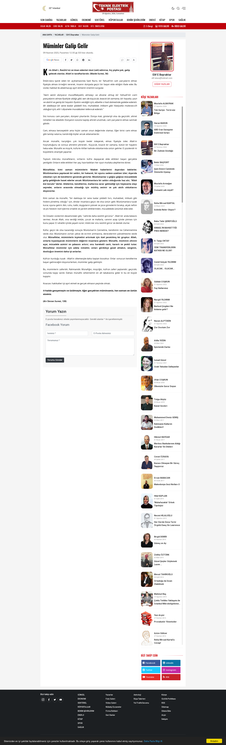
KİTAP (162, 20)
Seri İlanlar (110, 715)
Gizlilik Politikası (169, 699)
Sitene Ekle (166, 711)
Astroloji (137, 695)
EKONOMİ (86, 20)
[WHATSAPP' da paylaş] (77, 60)
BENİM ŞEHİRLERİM (136, 20)
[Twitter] (54, 699)
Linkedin (169, 663)
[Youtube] (60, 699)
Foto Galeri (110, 699)
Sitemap (165, 707)
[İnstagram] (43, 699)
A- (134, 60)
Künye (164, 695)
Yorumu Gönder (54, 360)
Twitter (149, 670)
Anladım (214, 741)
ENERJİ (152, 20)
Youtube (150, 677)
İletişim (165, 719)
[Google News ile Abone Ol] (53, 60)
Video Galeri (111, 703)
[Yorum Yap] (122, 60)
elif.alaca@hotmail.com (162, 78)
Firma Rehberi (112, 711)
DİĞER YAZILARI (162, 84)
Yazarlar (109, 695)
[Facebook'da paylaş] (65, 60)
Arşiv (164, 715)
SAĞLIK (182, 20)
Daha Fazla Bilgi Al (153, 741)
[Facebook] (49, 699)
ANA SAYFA (47, 35)
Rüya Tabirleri (139, 699)
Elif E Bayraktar (72, 35)
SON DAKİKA (46, 20)
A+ (128, 60)
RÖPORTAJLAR (116, 20)
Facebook (150, 663)
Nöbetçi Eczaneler (113, 707)
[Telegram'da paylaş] (83, 60)
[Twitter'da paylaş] (71, 60)
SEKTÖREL (100, 20)
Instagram (171, 670)
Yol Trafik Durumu (141, 703)
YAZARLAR (61, 20)
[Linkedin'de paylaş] (89, 60)
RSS (167, 677)
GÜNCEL (74, 20)
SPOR (172, 20)
